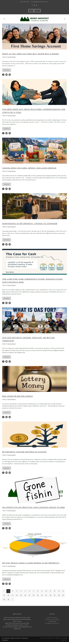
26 (50, 595)
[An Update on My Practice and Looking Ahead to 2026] (34, 490)
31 (8, 599)
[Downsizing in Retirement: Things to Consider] (34, 206)
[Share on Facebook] (3, 74)
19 (21, 595)
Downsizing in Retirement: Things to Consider (29, 224)
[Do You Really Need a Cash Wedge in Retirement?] (34, 546)
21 (29, 595)
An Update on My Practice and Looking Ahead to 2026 (33, 507)
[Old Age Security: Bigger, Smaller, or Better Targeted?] (34, 320)
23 (37, 595)
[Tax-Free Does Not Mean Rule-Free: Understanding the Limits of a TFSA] (34, 92)
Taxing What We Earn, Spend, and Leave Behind (29, 168)
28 (58, 595)
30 (4, 599)
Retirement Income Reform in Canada (24, 452)
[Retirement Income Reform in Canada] (34, 434)
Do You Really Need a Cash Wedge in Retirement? (30, 563)
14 (63, 591)
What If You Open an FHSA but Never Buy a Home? (30, 54)
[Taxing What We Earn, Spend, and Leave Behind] (34, 151)
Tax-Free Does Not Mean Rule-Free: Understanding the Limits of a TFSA (17, 620)
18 (16, 595)
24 (42, 595)
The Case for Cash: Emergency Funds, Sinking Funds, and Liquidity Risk (17, 627)
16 (8, 595)
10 (46, 591)
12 (54, 591)
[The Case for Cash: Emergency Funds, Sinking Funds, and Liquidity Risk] (34, 262)
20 (25, 595)
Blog (4, 57)
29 (63, 595)
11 (50, 591)
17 (12, 595)
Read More (6, 70)
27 (54, 595)
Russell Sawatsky (12, 57)
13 (58, 591)
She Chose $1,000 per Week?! (17, 396)
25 (46, 595)
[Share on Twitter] (6, 74)
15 (4, 595)
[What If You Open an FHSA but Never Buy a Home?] (34, 36)
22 (33, 595)
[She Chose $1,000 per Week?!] (34, 379)
